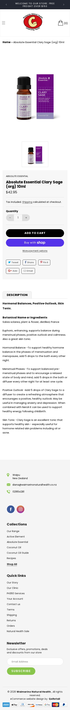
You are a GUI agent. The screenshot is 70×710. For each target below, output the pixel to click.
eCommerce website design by (29, 699)
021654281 (18, 491)
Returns (11, 620)
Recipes (11, 558)
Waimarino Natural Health (34, 691)
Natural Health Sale (18, 631)
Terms (10, 609)
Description (17, 295)
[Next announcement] (63, 4)
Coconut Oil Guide (18, 553)
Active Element (16, 536)
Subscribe (21, 671)
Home (7, 42)
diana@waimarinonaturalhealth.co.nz (34, 484)
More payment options (35, 250)
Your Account (15, 598)
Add (15, 270)
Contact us (13, 604)
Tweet (15, 262)
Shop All (12, 564)
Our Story (12, 582)
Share (30, 262)
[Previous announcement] (6, 4)
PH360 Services (16, 593)
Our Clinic (12, 588)
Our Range (13, 531)
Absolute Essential (17, 542)
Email (30, 270)
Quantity (12, 211)
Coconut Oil (14, 547)
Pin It (45, 262)
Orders (11, 626)
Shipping (27, 202)
